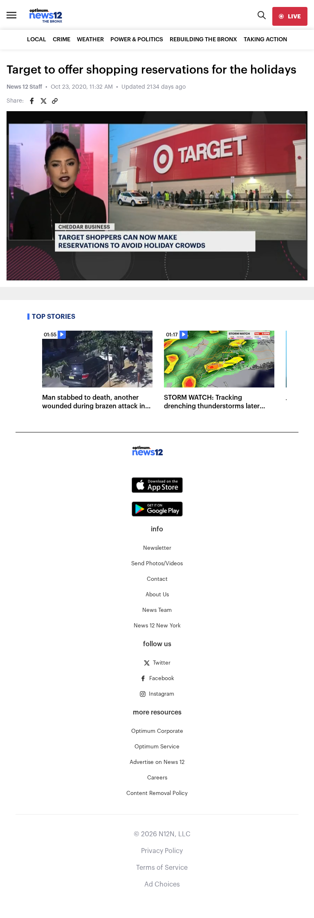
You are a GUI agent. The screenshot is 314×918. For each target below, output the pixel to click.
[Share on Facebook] (32, 101)
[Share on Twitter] (43, 101)
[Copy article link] (55, 101)
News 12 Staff (24, 87)
